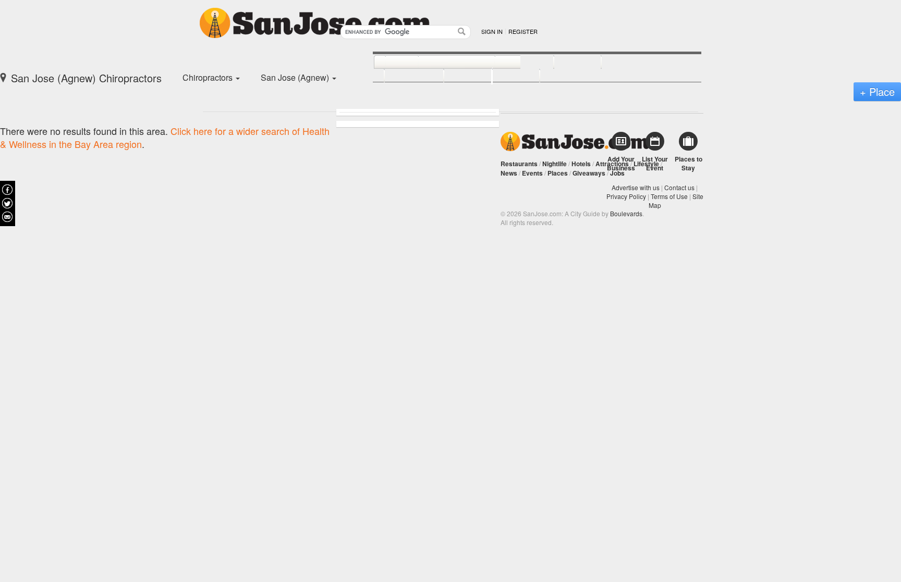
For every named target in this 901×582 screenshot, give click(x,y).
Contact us (679, 187)
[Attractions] (626, 62)
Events (532, 173)
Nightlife (554, 163)
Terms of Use (669, 196)
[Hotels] (566, 62)
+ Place (877, 91)
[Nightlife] (512, 62)
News (509, 173)
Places (557, 173)
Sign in (492, 31)
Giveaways (589, 173)
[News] (390, 62)
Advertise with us (636, 187)
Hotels (581, 163)
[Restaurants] (445, 62)
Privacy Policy (626, 196)
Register (523, 31)
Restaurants (519, 163)
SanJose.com (575, 141)
